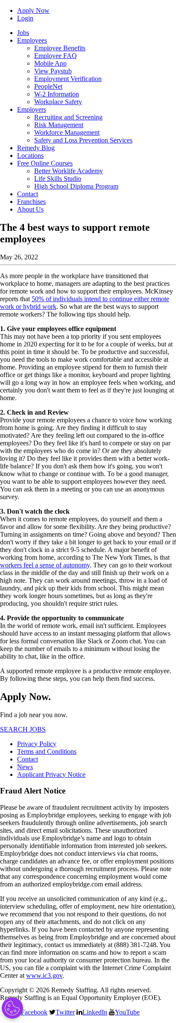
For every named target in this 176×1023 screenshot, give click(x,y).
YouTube (127, 1011)
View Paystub (53, 71)
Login (25, 18)
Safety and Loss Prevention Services (83, 140)
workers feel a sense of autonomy (45, 565)
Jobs (23, 32)
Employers (31, 109)
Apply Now (33, 10)
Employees (32, 40)
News (25, 766)
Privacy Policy (36, 743)
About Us (30, 209)
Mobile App (50, 63)
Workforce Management (67, 132)
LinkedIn (94, 1011)
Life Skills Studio (57, 178)
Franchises (31, 201)
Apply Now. (25, 696)
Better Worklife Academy (68, 170)
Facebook (34, 1011)
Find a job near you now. (33, 714)
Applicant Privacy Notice (51, 774)
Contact (27, 194)
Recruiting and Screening (68, 117)
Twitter (65, 1011)
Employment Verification (68, 78)
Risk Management (58, 124)
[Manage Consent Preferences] (12, 1008)
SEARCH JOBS (23, 729)
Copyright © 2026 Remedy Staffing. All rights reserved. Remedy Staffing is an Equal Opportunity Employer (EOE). (80, 993)
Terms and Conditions (46, 751)
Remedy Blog (36, 147)
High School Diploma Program (76, 186)
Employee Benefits (59, 48)
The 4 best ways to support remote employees (75, 233)
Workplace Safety (58, 101)
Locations (30, 155)
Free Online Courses (45, 163)
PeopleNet (48, 86)
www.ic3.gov (44, 975)
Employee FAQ (55, 55)
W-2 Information (56, 94)
